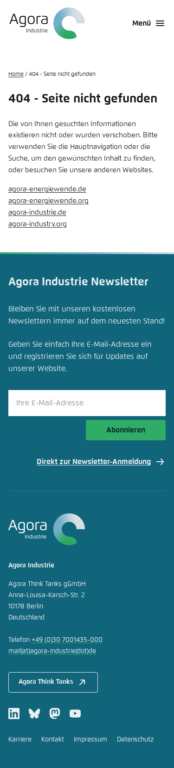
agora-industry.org (37, 224)
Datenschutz (135, 739)
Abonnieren (125, 430)
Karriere (20, 739)
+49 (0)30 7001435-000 (67, 640)
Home (16, 74)
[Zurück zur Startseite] (46, 23)
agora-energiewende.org (48, 200)
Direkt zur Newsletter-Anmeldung (94, 461)
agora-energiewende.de (47, 189)
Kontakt (52, 739)
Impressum (90, 739)
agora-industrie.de (37, 212)
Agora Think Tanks (46, 682)
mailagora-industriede (52, 651)
